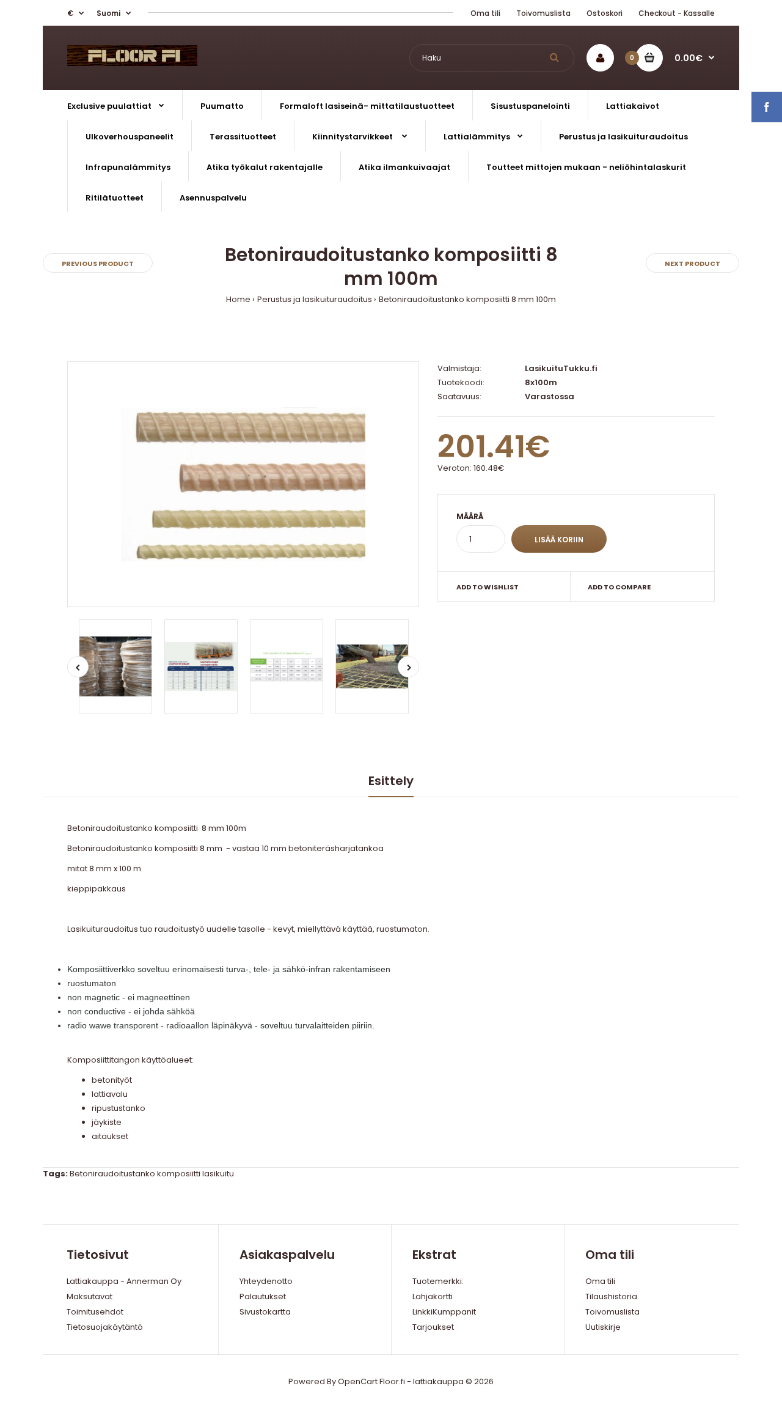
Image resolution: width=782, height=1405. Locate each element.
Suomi (108, 13)
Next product (692, 263)
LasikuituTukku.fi (561, 368)
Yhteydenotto (266, 1281)
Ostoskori (604, 13)
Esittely (391, 780)
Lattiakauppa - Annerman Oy (124, 1281)
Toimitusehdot (95, 1312)
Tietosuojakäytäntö (105, 1327)
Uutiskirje (603, 1327)
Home (238, 299)
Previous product (98, 263)
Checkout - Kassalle (676, 13)
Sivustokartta (265, 1312)
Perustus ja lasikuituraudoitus (314, 299)
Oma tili (485, 13)
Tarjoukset (433, 1327)
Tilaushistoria (611, 1296)
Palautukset (262, 1296)
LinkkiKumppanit (444, 1312)
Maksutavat (89, 1296)
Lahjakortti (432, 1296)
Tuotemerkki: (438, 1281)
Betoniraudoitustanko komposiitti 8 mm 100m (467, 299)
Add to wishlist (487, 587)
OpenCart (358, 1381)
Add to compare (619, 587)
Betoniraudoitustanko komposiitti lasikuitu (152, 1173)
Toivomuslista (543, 13)
